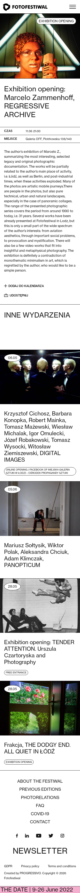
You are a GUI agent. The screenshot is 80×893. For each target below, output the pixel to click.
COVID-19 (40, 813)
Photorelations (40, 797)
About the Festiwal (40, 781)
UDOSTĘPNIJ (19, 295)
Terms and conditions (62, 866)
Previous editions (40, 789)
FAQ (40, 805)
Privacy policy (30, 866)
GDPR (8, 866)
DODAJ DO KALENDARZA (26, 286)
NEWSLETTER (40, 850)
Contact (40, 821)
